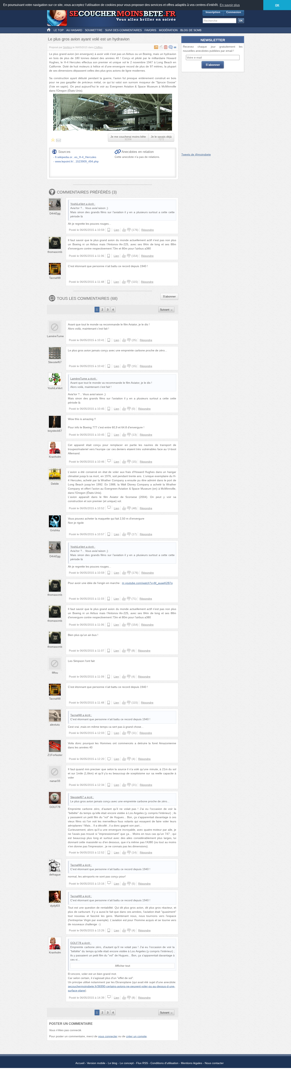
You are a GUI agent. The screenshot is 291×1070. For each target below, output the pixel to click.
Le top (59, 30)
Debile (55, 483)
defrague (55, 874)
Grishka (55, 530)
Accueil (79, 1063)
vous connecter (107, 1036)
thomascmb (55, 251)
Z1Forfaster (55, 754)
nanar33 (55, 780)
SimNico (67, 47)
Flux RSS (142, 1063)
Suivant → (166, 309)
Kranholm (55, 456)
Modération (168, 30)
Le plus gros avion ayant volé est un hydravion (88, 39)
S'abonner (169, 296)
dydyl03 (55, 905)
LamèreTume (55, 336)
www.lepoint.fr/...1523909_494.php (77, 161)
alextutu (55, 724)
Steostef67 (55, 362)
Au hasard (74, 30)
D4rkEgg (54, 213)
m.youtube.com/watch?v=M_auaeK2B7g (147, 583)
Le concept (127, 1063)
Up (124, 230)
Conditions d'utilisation (164, 1063)
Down (129, 230)
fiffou (55, 672)
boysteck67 (55, 430)
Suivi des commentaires (123, 30)
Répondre (147, 229)
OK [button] (277, 5)
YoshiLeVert (77, 203)
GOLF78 (54, 806)
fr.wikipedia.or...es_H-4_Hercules (75, 157)
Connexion (233, 12)
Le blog (112, 1063)
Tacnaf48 (55, 277)
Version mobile (96, 1063)
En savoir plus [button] (230, 5)
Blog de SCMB (190, 30)
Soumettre (93, 30)
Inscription (213, 12)
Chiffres (98, 47)
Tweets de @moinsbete (196, 154)
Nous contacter (214, 1063)
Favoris (150, 30)
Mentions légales (191, 1063)
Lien (116, 229)
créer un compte (136, 1036)
